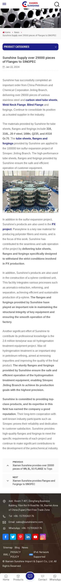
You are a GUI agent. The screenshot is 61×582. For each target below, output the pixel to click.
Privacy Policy (15, 554)
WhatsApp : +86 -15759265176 (25, 528)
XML (5, 554)
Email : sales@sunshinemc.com (26, 522)
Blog (17, 547)
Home (7, 32)
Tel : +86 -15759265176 (21, 516)
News (16, 32)
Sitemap (8, 547)
